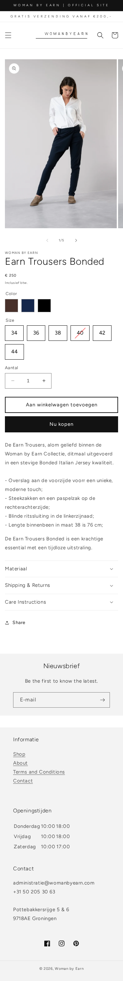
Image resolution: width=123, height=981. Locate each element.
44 (14, 349)
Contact (23, 781)
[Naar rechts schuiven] (76, 240)
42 (102, 330)
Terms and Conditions (39, 772)
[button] (8, 35)
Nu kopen (61, 424)
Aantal (11, 367)
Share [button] (19, 622)
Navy (27, 305)
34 (14, 330)
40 (80, 330)
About (20, 763)
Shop (19, 754)
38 (58, 330)
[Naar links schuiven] (47, 240)
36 (36, 330)
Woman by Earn (69, 969)
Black (44, 305)
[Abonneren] (102, 700)
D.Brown (11, 305)
